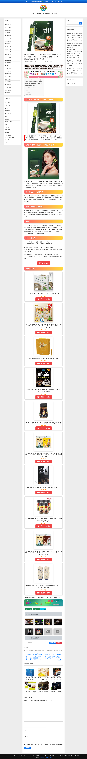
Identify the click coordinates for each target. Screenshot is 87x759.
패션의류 (7, 140)
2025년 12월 (8, 46)
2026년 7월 (8, 27)
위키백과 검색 (43, 609)
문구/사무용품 (8, 113)
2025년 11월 (8, 49)
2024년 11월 (8, 71)
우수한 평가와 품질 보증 (31, 88)
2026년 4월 (8, 35)
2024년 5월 (8, 84)
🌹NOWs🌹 (46, 1)
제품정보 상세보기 (44, 263)
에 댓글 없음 (49, 62)
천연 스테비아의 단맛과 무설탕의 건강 (34, 83)
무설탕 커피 (48, 650)
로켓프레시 (7, 110)
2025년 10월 (8, 51)
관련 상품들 (28, 94)
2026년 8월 (8, 24)
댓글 (25, 704)
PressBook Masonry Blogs (46, 757)
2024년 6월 (8, 81)
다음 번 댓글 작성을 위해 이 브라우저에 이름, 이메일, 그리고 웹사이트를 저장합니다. (43, 744)
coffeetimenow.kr (41, 61)
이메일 (26, 730)
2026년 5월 (8, 32)
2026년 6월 (8, 30)
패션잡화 (7, 142)
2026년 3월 (8, 38)
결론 (27, 90)
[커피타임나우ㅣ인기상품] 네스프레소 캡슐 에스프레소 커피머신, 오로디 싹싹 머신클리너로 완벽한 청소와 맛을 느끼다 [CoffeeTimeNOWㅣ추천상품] (74, 37)
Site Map (60, 1)
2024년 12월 (8, 68)
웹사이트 (26, 736)
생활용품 (7, 119)
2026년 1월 (8, 43)
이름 (25, 724)
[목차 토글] (41, 80)
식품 (27, 647)
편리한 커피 (59, 650)
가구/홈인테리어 (8, 102)
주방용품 (7, 132)
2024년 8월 (8, 79)
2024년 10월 (8, 73)
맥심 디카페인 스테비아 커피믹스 (38, 650)
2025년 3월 (8, 60)
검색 (68, 20)
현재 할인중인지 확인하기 (44, 299)
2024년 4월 (8, 87)
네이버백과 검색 (29, 609)
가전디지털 (7, 105)
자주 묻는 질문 (29, 92)
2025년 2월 (8, 62)
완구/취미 (7, 127)
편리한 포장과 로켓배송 (31, 85)
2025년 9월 (8, 54)
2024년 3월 (8, 90)
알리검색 (59, 642)
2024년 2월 (8, 92)
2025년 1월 (7, 65)
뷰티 (6, 116)
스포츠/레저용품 (8, 121)
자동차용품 (7, 129)
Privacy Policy (54, 1)
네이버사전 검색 (36, 609)
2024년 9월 (8, 76)
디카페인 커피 (29, 650)
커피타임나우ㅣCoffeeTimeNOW (43, 13)
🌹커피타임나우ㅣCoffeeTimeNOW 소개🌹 (34, 1)
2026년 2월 (8, 41)
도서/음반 (7, 108)
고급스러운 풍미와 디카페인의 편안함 (34, 81)
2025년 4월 (8, 57)
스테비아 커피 (54, 650)
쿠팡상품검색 (53, 642)
